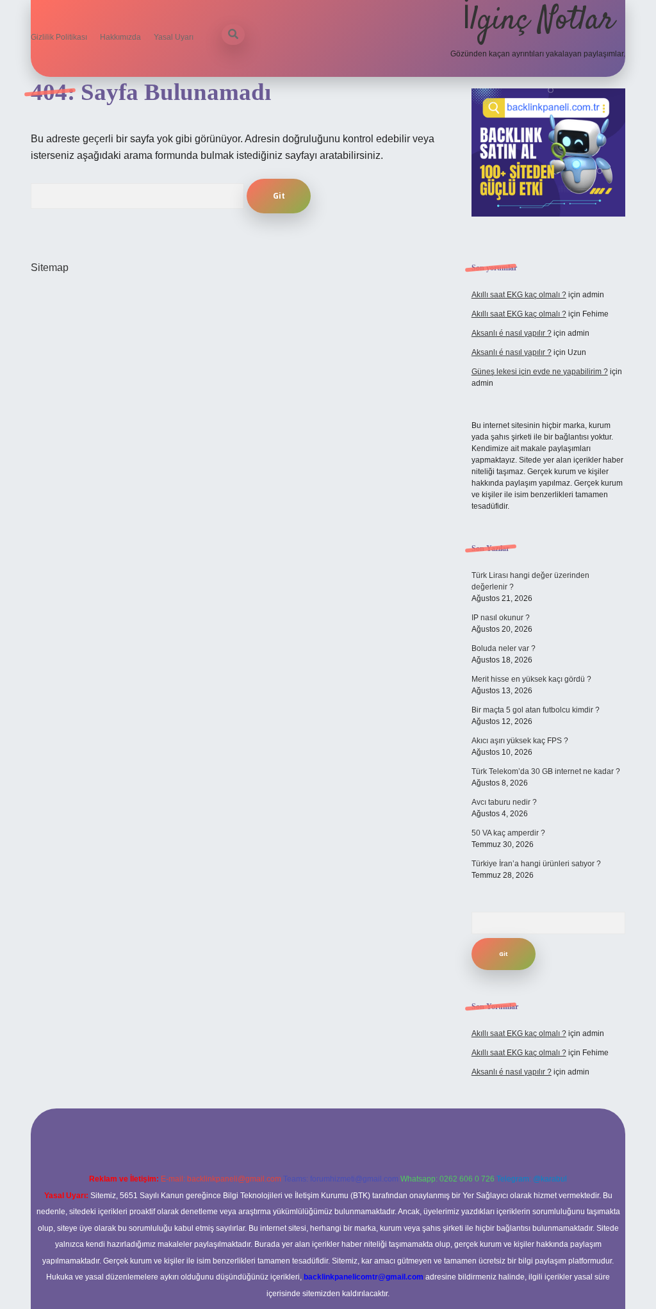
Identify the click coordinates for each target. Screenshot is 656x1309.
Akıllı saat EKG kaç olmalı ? (519, 294)
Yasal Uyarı (173, 37)
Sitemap (50, 267)
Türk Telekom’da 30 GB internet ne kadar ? (546, 771)
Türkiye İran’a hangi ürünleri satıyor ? (536, 863)
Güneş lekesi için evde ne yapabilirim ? (540, 371)
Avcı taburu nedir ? (504, 802)
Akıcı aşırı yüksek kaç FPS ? (520, 740)
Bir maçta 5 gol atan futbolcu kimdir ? (536, 709)
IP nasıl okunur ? (501, 617)
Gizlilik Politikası (59, 37)
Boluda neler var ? (504, 648)
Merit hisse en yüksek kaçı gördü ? (531, 679)
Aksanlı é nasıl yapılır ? (512, 333)
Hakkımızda (120, 37)
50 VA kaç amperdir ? (508, 832)
